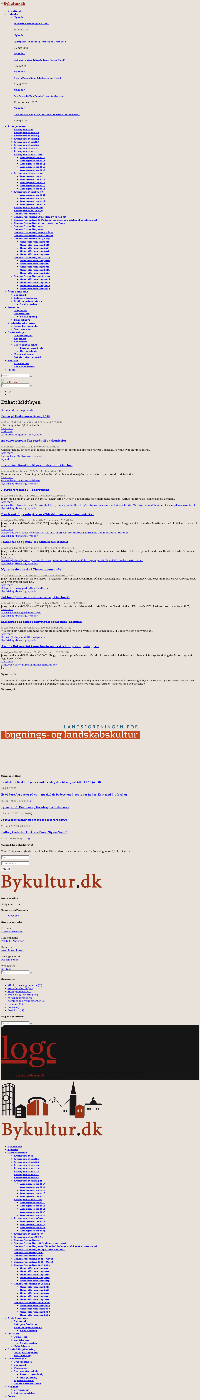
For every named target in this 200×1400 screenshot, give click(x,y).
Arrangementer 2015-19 (28, 154)
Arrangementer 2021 (26, 148)
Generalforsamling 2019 (35, 254)
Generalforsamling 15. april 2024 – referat (39, 222)
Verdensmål (35, 455)
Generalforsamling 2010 (35, 260)
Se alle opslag (28, 304)
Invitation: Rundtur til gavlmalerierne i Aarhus (36, 465)
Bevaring (39, 504)
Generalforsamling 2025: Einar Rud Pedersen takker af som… (47, 114)
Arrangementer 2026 (26, 132)
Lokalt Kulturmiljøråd (27, 357)
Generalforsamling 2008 (35, 285)
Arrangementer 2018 (32, 166)
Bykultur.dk (15, 10)
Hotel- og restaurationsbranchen (94, 504)
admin (8, 446)
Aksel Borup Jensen (12, 950)
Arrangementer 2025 (26, 135)
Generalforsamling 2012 (34, 266)
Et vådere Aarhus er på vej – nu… (31, 23)
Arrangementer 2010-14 (28, 173)
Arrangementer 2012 (32, 182)
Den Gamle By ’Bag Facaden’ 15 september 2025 (39, 96)
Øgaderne (41, 637)
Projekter (13, 307)
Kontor (128, 504)
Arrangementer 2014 (32, 188)
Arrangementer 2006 (32, 194)
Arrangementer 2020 (26, 151)
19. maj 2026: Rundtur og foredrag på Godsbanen (40, 41)
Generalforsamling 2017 (35, 247)
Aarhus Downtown (12, 504)
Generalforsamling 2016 (35, 244)
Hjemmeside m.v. (24, 354)
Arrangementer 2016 (32, 160)
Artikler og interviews (28, 301)
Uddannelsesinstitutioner (112, 532)
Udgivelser (20, 310)
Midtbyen (6, 431)
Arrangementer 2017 (32, 163)
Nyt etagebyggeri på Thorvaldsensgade (31, 569)
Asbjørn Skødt (12, 495)
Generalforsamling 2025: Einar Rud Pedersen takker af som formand (55, 219)
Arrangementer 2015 (32, 157)
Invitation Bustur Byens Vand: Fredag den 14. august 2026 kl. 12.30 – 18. (51, 782)
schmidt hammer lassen (158, 504)
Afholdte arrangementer (16, 434)
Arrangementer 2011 (32, 179)
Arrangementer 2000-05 (28, 207)
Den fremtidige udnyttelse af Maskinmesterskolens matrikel (47, 514)
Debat (23, 532)
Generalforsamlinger (27, 213)
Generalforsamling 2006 (35, 279)
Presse (11, 369)
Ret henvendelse (24, 366)
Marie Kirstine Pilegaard (18, 603)
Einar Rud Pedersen (16, 422)
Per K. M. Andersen (12, 940)
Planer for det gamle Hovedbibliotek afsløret (34, 542)
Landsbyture (22, 313)
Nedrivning (90, 532)
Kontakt (13, 360)
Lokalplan (17, 637)
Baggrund (20, 294)
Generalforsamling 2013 (35, 269)
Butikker (15, 532)
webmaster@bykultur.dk (30, 1075)
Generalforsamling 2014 (35, 272)
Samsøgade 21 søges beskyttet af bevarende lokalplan (41, 622)
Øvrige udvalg (28, 350)
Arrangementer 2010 (32, 176)
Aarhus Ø (28, 504)
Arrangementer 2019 (32, 169)
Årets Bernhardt (18, 291)
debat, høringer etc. (26, 325)
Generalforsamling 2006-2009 (32, 276)
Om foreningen (17, 332)
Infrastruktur (44, 532)
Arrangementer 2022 (26, 144)
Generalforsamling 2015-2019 (32, 238)
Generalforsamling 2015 (35, 241)
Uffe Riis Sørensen (12, 931)
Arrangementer (17, 126)
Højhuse (119, 504)
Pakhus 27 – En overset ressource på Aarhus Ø (35, 597)
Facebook (13, 915)
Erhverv (31, 532)
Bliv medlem (21, 363)
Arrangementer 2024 (26, 138)
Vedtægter (20, 341)
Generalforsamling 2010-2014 (32, 257)
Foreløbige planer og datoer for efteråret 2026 (34, 819)
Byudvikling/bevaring (21, 322)
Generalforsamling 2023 (28, 226)
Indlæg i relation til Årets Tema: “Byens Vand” (39, 60)
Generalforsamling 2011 (34, 263)
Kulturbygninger (91, 560)
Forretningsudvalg (31, 347)
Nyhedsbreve (22, 319)
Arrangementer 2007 (32, 197)
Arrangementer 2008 (32, 201)
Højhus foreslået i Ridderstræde (25, 489)
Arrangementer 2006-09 (28, 191)
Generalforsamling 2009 (35, 288)
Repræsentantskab (26, 344)
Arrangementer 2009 (32, 204)
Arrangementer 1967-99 (28, 210)
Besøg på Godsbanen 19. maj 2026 (25, 416)
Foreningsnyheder (20, 997)
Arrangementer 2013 (32, 185)
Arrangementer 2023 (26, 141)
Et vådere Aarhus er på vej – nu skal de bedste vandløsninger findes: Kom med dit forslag (64, 794)
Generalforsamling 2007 (35, 282)
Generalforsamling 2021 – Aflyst (33, 232)
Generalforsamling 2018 (35, 251)
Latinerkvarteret (62, 532)
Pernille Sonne (9, 959)
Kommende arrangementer (18, 410)
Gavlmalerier (9, 455)
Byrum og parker (64, 504)
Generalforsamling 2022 (28, 229)
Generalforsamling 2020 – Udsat (33, 235)
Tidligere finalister (25, 297)
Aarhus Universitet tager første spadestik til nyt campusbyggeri (50, 646)
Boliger (49, 504)
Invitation (22, 480)
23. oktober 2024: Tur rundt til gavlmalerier (33, 440)
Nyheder (13, 13)
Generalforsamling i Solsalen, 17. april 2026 (37, 78)
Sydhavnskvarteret (184, 504)
